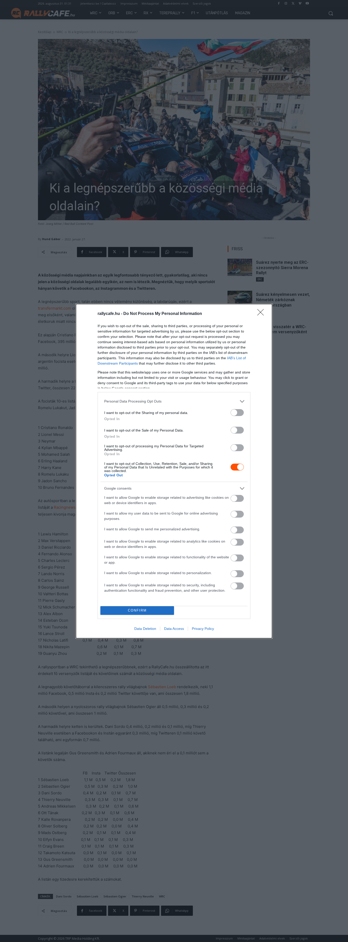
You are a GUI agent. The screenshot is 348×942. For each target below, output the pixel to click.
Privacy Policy (203, 629)
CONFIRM (137, 610)
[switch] (237, 412)
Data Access (174, 629)
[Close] (262, 314)
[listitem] (174, 401)
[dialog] (174, 471)
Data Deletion (145, 629)
